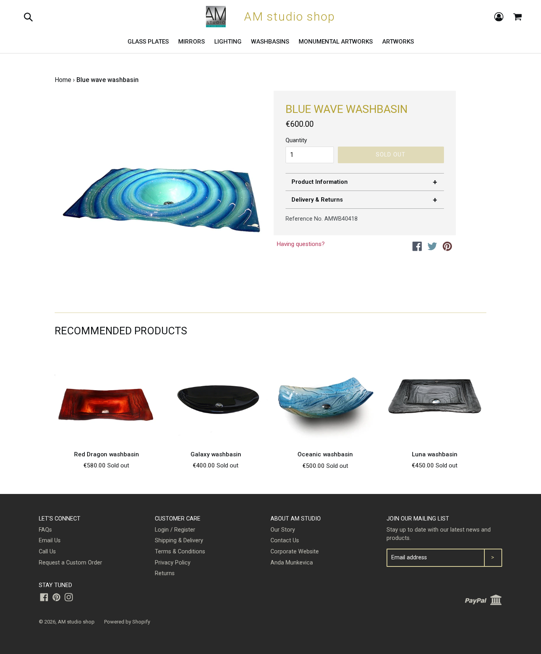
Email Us (50, 540)
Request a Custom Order (70, 562)
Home (63, 80)
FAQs (45, 529)
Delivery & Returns (317, 199)
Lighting (228, 41)
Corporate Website (294, 551)
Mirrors (191, 41)
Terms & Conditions (180, 551)
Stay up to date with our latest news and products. (439, 534)
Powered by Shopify (127, 622)
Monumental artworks (336, 41)
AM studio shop (76, 622)
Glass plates (148, 41)
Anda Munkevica (291, 562)
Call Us (47, 551)
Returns (165, 573)
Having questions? (300, 244)
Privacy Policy (172, 562)
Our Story (282, 529)
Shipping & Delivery (179, 540)
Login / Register (175, 529)
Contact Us (284, 540)
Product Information (319, 182)
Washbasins (270, 41)
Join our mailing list (418, 518)
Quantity (296, 140)
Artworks (398, 41)
